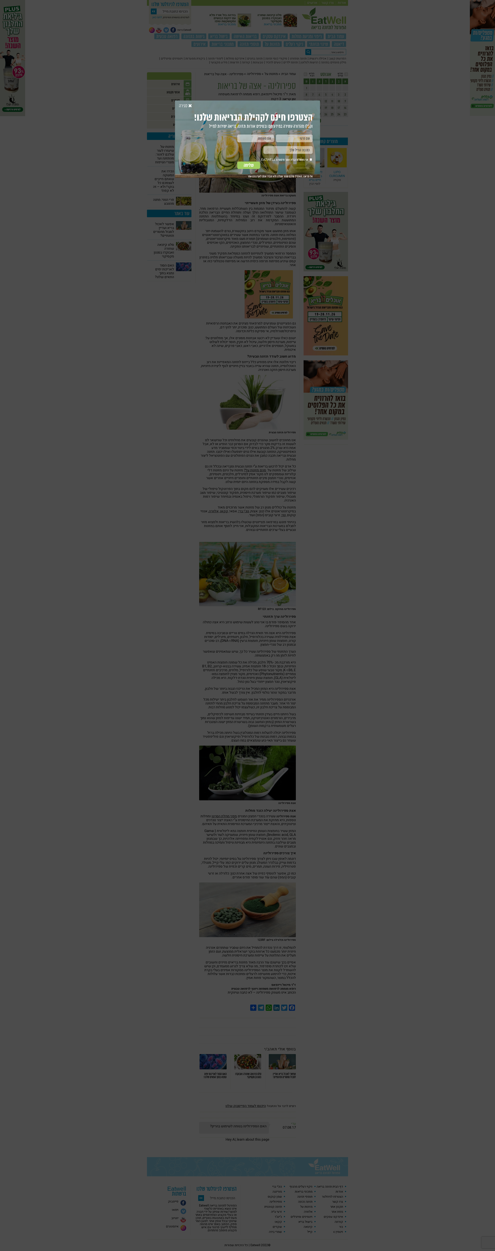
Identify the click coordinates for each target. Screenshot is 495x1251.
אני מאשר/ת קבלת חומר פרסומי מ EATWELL (285, 159)
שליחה (249, 165)
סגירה (183, 106)
